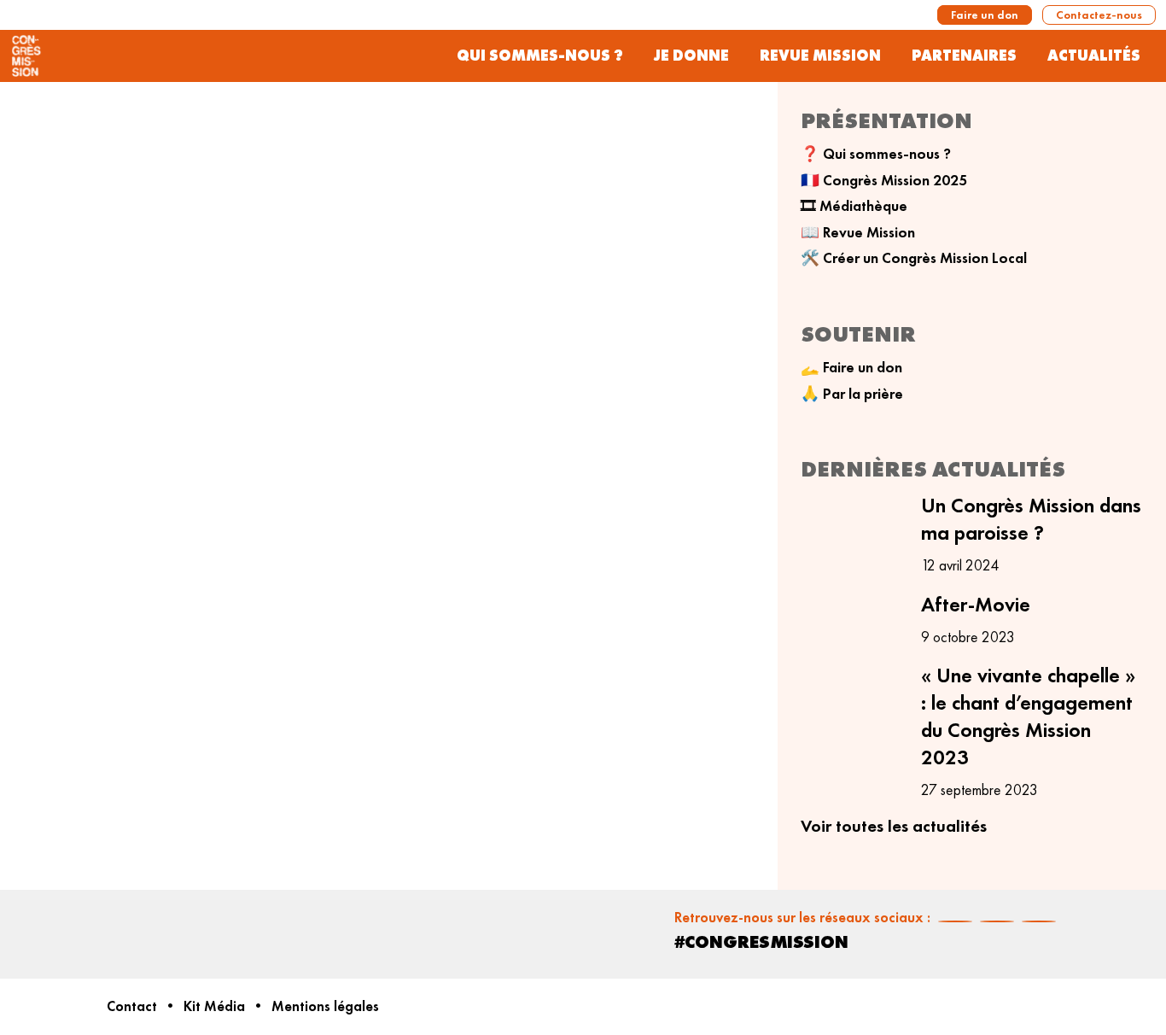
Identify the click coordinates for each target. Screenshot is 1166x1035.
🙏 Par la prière (852, 393)
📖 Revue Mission (858, 232)
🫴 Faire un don (851, 367)
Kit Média (214, 1006)
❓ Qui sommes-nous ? (876, 153)
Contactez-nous (1099, 15)
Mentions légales (325, 1006)
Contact (132, 1006)
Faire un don (984, 15)
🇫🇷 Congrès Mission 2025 (884, 180)
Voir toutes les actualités (894, 826)
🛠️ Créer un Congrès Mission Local (914, 258)
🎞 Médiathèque (854, 205)
